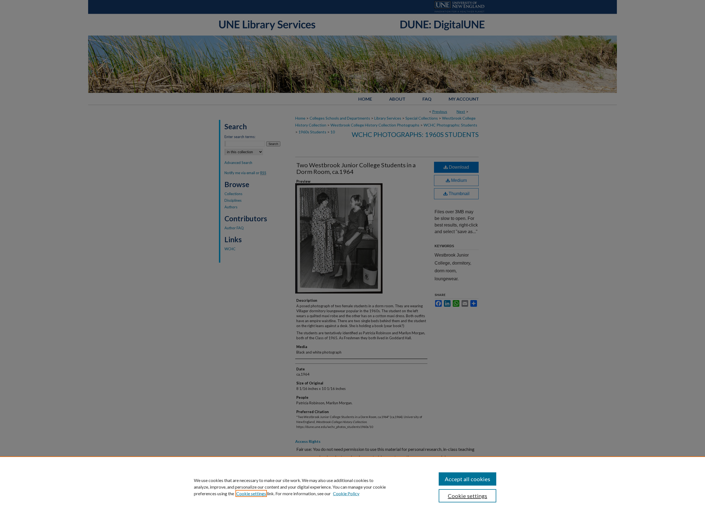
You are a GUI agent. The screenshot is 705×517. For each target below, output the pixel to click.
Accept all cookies (467, 479)
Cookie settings (251, 493)
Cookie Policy (346, 493)
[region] (352, 486)
